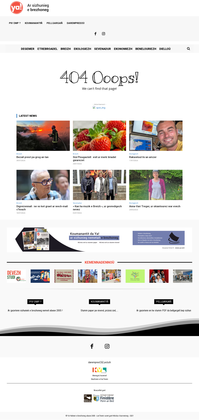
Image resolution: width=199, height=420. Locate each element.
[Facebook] (95, 34)
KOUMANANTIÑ (99, 301)
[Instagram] (103, 34)
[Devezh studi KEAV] (16, 276)
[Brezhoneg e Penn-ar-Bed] (40, 276)
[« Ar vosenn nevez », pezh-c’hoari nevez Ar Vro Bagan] (159, 276)
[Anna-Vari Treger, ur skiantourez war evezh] (156, 185)
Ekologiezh (133, 154)
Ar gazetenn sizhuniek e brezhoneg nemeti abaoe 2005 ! (35, 310)
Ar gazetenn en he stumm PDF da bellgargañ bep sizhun (164, 310)
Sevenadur (77, 203)
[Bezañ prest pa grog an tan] (43, 136)
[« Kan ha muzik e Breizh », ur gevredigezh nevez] (99, 185)
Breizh (19, 154)
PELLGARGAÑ (163, 301)
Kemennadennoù (99, 262)
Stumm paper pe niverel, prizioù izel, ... (99, 310)
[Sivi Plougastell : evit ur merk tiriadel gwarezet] (99, 136)
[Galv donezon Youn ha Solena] (135, 276)
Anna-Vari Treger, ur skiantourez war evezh (154, 206)
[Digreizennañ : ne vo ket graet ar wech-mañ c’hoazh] (43, 185)
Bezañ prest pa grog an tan (32, 157)
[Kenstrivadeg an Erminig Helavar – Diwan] (182, 276)
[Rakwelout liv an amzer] (156, 136)
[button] (188, 48)
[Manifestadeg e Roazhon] (111, 276)
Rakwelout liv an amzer (143, 157)
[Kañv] (87, 276)
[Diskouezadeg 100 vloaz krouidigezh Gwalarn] (64, 276)
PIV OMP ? (35, 301)
